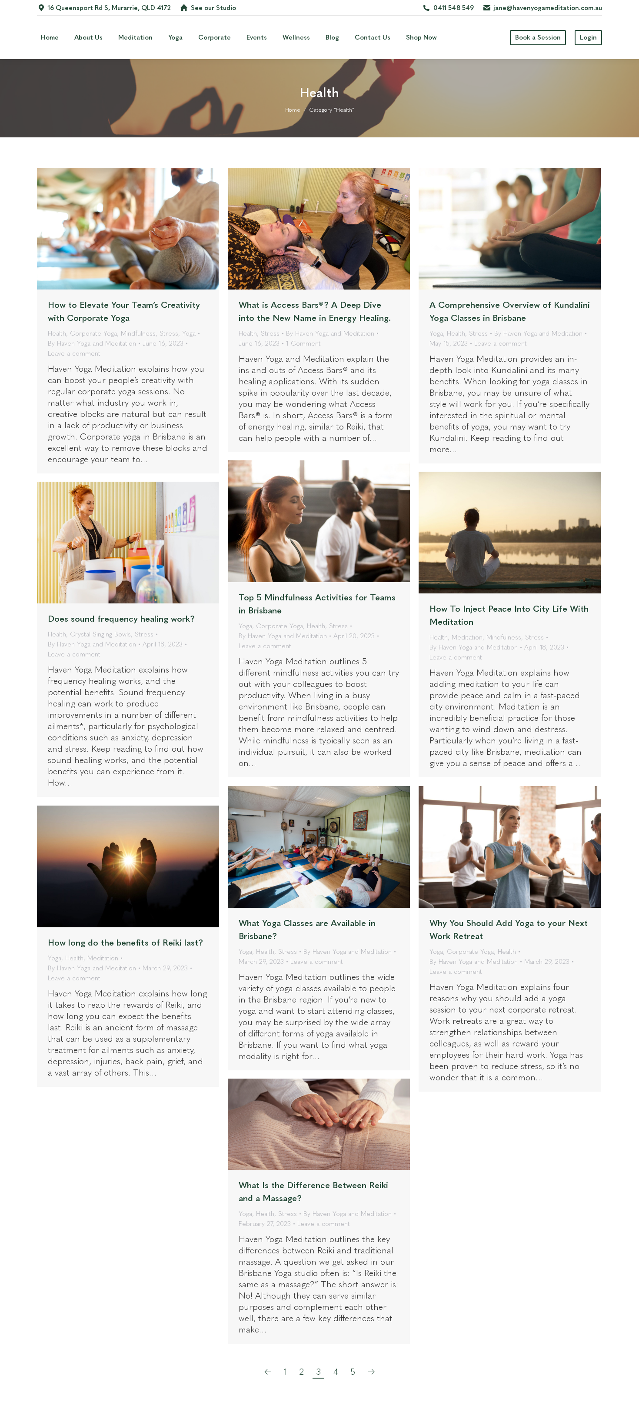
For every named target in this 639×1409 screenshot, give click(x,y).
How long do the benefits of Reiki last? (125, 942)
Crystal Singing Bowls (100, 634)
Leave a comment (74, 353)
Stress (169, 333)
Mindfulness (138, 333)
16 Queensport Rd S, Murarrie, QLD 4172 (109, 8)
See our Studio (213, 8)
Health (57, 333)
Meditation (467, 637)
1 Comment (303, 343)
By (92, 343)
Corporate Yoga (93, 333)
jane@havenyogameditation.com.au (547, 8)
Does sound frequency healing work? (121, 618)
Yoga (189, 333)
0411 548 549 (453, 8)
